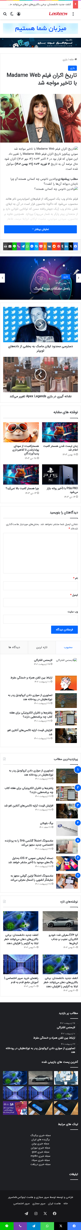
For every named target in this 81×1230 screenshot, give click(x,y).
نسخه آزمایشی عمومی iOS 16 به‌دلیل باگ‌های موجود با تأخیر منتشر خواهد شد (30, 860)
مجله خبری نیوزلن (40, 1148)
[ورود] (19, 15)
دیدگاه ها (14, 647)
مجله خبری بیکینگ (40, 1135)
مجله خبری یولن (40, 1144)
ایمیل (74, 595)
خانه (72, 60)
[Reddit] (54, 246)
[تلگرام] (23, 246)
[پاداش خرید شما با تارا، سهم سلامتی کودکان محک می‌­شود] (15, 1108)
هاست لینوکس (25, 1197)
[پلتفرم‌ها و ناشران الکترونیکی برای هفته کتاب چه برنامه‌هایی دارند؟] (66, 718)
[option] (40, 278)
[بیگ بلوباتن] (67, 828)
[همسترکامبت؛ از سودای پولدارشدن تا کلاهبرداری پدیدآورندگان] (21, 432)
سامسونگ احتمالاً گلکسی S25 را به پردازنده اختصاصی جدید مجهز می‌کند (29, 843)
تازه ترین (41, 647)
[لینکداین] (66, 246)
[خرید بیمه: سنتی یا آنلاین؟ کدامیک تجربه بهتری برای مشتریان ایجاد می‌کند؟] (66, 1078)
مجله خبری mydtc (40, 1156)
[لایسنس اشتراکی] (66, 665)
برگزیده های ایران (40, 1139)
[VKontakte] (49, 246)
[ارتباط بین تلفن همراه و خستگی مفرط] (66, 683)
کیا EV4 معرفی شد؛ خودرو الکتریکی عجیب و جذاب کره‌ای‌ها (63, 939)
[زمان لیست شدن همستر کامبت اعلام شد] (60, 432)
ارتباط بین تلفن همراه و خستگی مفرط (31, 677)
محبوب (68, 647)
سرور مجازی (42, 1197)
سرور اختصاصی (21, 1203)
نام (75, 578)
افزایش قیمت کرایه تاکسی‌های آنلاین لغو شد (29, 732)
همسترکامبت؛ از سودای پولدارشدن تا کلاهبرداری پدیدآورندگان (25, 450)
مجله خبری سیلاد (40, 1160)
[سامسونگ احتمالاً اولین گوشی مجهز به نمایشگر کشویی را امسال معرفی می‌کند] (67, 881)
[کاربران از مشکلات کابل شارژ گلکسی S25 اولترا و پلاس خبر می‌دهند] (66, 1108)
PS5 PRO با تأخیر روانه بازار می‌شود (62, 490)
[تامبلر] (62, 246)
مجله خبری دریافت (40, 1164)
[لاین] (14, 246)
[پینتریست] (58, 246)
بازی (65, 60)
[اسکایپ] (36, 246)
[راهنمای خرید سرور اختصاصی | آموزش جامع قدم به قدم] (20, 964)
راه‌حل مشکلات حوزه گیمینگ (52, 288)
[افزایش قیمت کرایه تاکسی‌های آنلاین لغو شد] (66, 735)
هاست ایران (54, 1203)
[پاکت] (41, 246)
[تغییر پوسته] (12, 15)
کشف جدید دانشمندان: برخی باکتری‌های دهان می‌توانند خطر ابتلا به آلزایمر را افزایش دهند (21, 939)
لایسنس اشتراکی (43, 660)
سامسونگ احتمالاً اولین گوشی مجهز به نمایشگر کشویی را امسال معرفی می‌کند (31, 878)
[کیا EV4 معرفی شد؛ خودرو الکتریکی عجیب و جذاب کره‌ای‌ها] (60, 921)
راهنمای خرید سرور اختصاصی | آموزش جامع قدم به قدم (21, 980)
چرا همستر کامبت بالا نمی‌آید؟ (22, 488)
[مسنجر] (32, 246)
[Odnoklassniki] (45, 246)
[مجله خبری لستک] (58, 14)
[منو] (73, 15)
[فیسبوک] (75, 246)
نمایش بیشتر (41, 229)
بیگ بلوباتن (46, 823)
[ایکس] (71, 246)
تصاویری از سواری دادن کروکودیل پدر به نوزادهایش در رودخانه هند (30, 697)
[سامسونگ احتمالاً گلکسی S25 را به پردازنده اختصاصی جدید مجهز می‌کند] (67, 846)
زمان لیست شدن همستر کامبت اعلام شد (60, 448)
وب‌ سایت (73, 612)
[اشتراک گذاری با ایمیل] (10, 246)
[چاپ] (5, 246)
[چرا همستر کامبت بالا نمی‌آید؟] (21, 474)
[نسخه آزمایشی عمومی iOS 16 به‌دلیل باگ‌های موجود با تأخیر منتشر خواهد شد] (67, 863)
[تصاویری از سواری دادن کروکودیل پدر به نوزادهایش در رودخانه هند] (66, 700)
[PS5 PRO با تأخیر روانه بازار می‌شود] (60, 474)
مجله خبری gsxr (40, 1152)
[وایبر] (19, 246)
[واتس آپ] (27, 246)
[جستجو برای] (5, 15)
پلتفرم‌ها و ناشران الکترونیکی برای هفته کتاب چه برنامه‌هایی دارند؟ (30, 715)
